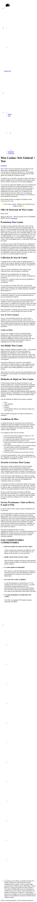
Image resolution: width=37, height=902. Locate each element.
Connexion (11, 153)
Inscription (11, 151)
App (9, 71)
